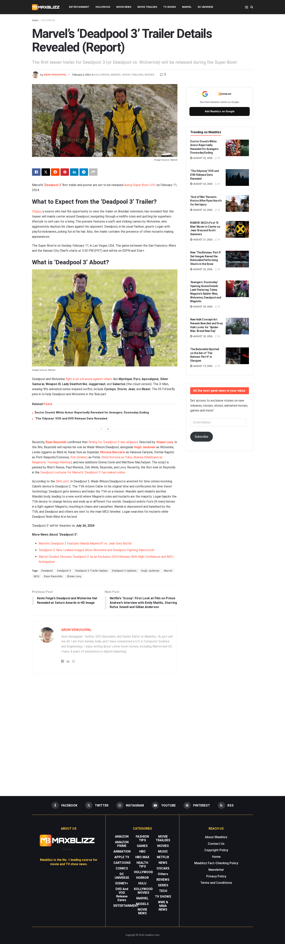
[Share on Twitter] (45, 172)
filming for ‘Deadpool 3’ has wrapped (113, 442)
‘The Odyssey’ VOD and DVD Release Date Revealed (71, 418)
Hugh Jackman (144, 447)
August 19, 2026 (202, 366)
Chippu (36, 211)
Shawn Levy (164, 442)
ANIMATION (121, 851)
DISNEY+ (121, 883)
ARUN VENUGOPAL (55, 74)
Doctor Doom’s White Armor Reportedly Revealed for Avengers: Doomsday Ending (92, 412)
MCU (37, 576)
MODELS (142, 904)
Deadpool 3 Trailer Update (91, 570)
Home (35, 20)
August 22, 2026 (202, 158)
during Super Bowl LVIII (140, 185)
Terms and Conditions (216, 883)
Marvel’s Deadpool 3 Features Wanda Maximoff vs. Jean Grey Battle (85, 543)
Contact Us (216, 844)
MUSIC (163, 851)
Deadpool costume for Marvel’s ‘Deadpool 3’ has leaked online (82, 472)
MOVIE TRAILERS (147, 7)
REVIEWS (162, 879)
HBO (142, 851)
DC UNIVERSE (205, 7)
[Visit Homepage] (46, 7)
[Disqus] (104, 733)
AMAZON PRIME (122, 844)
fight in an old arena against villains (89, 379)
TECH (163, 891)
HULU (142, 883)
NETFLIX (163, 857)
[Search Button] (251, 7)
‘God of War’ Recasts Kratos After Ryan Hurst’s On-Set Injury (206, 200)
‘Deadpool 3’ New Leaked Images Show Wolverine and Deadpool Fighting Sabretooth (96, 550)
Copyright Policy (216, 850)
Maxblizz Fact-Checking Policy (216, 863)
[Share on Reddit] (55, 172)
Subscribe (201, 437)
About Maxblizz (216, 837)
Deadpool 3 (53, 185)
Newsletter (216, 870)
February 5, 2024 (81, 74)
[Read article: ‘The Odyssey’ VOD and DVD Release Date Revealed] (237, 177)
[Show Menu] (246, 7)
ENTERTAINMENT (79, 7)
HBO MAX (142, 857)
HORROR (142, 878)
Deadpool (47, 570)
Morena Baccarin (112, 452)
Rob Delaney (79, 457)
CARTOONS (122, 863)
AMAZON (122, 836)
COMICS (122, 868)
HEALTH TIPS (142, 864)
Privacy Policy (216, 876)
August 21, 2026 (202, 239)
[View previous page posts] (101, 429)
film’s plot (62, 481)
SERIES (163, 885)
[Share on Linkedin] (74, 172)
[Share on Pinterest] (64, 172)
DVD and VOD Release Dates (122, 894)
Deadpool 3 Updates (124, 570)
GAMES (142, 846)
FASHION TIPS (142, 838)
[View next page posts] (108, 429)
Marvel (168, 570)
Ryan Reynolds (56, 442)
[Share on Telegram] (83, 172)
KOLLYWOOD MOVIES (143, 890)
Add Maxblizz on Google (219, 111)
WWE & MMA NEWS (163, 905)
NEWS (163, 863)
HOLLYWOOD (103, 7)
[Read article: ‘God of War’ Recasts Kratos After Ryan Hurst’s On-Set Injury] (237, 203)
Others (163, 874)
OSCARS (163, 868)
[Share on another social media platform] (93, 172)
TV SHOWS (169, 7)
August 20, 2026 (202, 269)
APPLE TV (121, 857)
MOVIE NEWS (123, 7)
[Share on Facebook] (36, 172)
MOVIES (150, 74)
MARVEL (187, 7)
